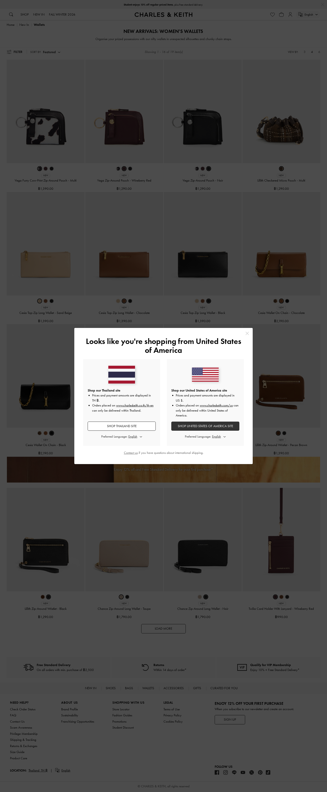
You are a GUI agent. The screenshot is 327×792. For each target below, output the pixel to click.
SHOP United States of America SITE (205, 426)
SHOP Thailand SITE (122, 426)
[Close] (247, 333)
